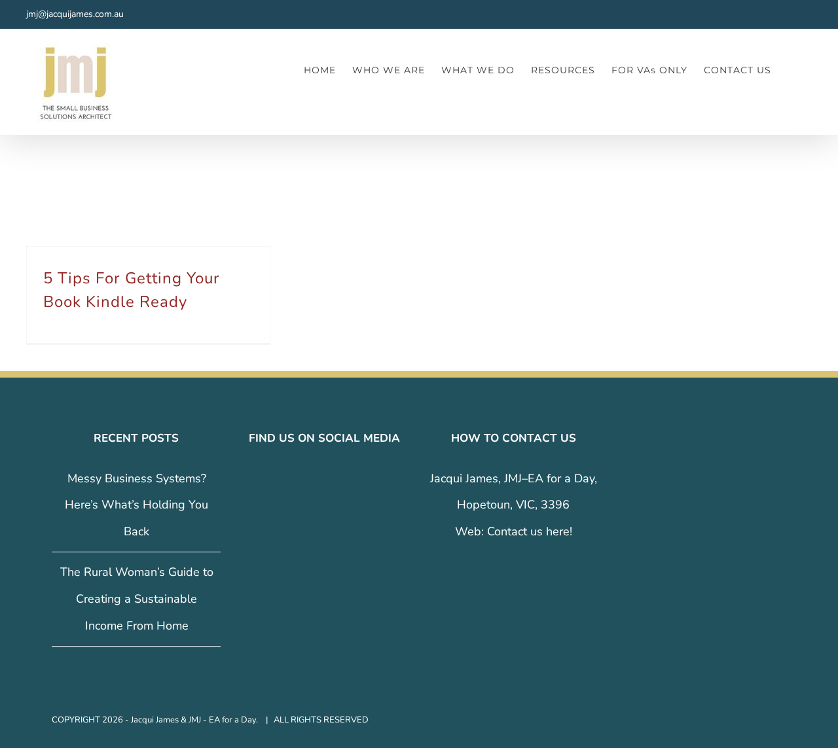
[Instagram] (315, 479)
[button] (791, 69)
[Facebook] (297, 479)
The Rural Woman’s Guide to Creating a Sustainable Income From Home (136, 598)
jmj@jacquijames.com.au (75, 14)
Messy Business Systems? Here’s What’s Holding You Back (136, 505)
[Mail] (352, 479)
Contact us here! (529, 531)
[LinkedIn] (334, 479)
